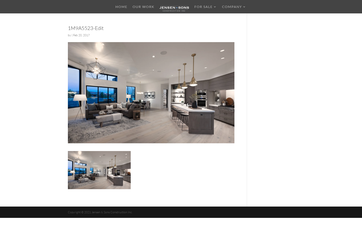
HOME (121, 7)
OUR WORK (143, 7)
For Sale (203, 7)
